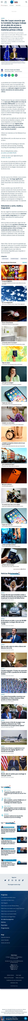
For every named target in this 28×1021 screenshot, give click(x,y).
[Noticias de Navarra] (20, 1000)
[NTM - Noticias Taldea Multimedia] (14, 993)
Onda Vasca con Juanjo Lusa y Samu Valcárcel (12, 908)
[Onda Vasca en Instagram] (15, 880)
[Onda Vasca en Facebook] (8, 880)
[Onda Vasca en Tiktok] (22, 880)
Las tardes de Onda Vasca (7, 900)
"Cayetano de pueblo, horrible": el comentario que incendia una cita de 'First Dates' (15, 793)
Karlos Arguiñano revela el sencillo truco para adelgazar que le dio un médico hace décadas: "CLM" (15, 809)
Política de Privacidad (9, 977)
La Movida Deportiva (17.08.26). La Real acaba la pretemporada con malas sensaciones (8, 864)
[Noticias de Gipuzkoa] (17, 998)
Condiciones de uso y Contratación (14, 980)
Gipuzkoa (6, 814)
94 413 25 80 (15, 958)
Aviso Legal (18, 975)
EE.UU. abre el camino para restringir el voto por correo (13, 774)
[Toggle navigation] (2, 2)
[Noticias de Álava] (7, 1000)
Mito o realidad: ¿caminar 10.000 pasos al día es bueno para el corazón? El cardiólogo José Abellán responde (15, 801)
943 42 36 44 (15, 962)
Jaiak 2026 (18, 5)
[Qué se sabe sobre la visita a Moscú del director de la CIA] (14, 635)
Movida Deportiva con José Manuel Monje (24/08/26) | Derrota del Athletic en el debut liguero (8, 853)
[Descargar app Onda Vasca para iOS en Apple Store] (19, 887)
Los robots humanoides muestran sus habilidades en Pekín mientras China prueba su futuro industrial (13, 698)
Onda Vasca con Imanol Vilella (8, 914)
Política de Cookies (20, 977)
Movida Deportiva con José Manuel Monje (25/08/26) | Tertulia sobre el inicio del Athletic (8, 831)
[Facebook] (9, 75)
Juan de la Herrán (5, 937)
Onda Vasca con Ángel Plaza (8, 916)
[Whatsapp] (12, 75)
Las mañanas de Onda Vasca (8, 897)
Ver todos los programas (7, 919)
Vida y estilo (7, 790)
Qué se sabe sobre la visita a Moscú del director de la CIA (13, 647)
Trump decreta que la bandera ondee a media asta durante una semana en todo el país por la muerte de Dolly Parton (14, 596)
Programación (5, 928)
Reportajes (4, 925)
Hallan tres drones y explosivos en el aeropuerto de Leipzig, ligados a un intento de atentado (12, 749)
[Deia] (6, 998)
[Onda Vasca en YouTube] (12, 880)
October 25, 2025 (6, 157)
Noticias (3, 922)
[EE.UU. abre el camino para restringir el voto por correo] (14, 763)
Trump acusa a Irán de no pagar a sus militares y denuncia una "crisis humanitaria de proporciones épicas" (13, 723)
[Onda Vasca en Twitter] (5, 880)
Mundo (2, 592)
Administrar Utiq (14, 982)
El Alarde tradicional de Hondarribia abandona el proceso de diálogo (13, 816)
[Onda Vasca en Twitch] (19, 880)
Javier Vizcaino (5, 940)
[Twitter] (2, 75)
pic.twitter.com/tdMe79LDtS (8, 153)
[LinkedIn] (5, 75)
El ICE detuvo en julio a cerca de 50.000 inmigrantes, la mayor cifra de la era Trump (13, 622)
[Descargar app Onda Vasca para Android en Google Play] (9, 887)
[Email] (16, 75)
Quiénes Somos (10, 975)
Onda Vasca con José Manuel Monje (10, 905)
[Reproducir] (19, 830)
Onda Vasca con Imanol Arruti (8, 911)
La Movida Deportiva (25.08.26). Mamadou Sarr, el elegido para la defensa (8, 842)
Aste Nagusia (4, 5)
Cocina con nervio (5, 943)
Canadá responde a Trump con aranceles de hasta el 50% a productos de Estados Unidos (14, 672)
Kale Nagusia (4, 903)
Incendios (12, 5)
